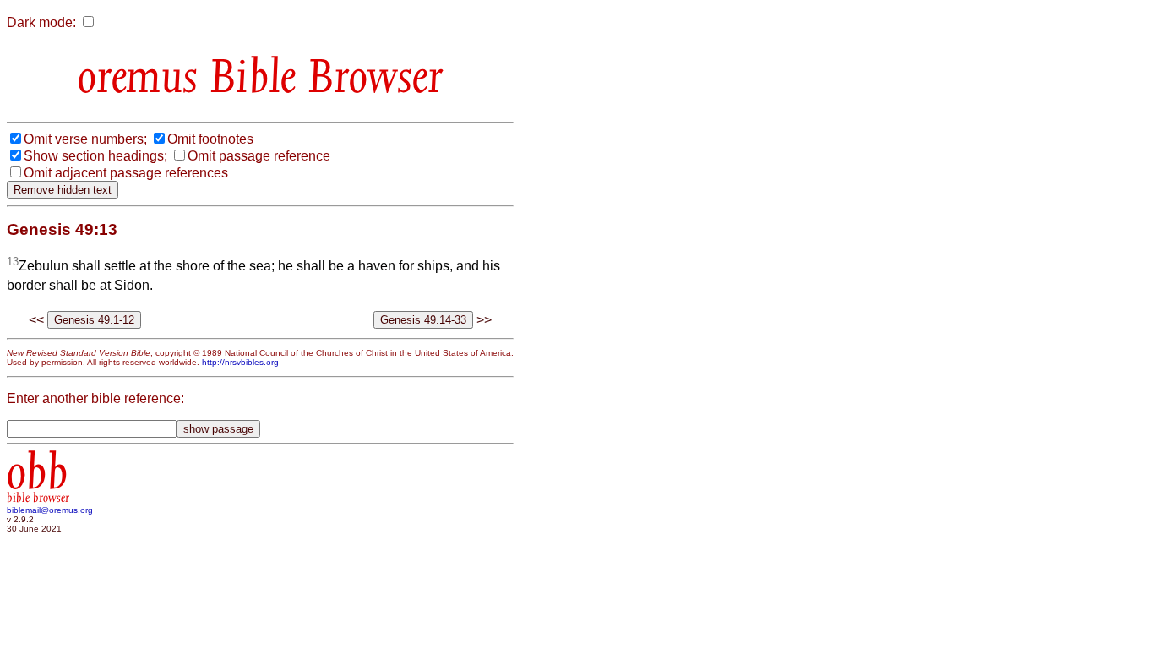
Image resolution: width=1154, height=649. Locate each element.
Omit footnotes (210, 139)
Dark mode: (41, 22)
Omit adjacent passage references (126, 173)
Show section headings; (95, 156)
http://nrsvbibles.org (240, 362)
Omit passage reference (259, 156)
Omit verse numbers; (85, 139)
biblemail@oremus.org (50, 510)
